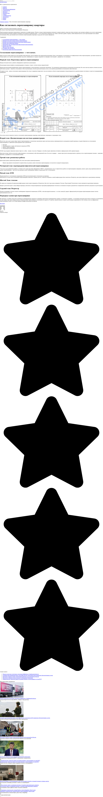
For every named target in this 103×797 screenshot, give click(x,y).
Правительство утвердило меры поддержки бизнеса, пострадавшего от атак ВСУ (22, 679)
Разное (4, 19)
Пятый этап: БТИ (7, 45)
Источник (2, 203)
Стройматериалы (7, 15)
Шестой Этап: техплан (8, 47)
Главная (5, 6)
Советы (4, 14)
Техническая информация (9, 9)
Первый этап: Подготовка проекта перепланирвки (15, 40)
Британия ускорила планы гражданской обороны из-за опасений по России (21, 676)
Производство (6, 13)
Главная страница (4, 21)
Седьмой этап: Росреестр (9, 48)
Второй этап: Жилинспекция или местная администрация (17, 42)
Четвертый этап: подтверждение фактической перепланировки (18, 44)
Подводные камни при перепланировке (12, 49)
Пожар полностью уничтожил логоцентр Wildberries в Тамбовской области (21, 674)
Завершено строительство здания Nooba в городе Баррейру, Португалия (17, 791)
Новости (5, 8)
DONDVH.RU (3, 2)
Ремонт (4, 18)
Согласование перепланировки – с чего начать (14, 39)
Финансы (5, 11)
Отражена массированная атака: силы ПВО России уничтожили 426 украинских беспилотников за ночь (28, 675)
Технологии (6, 16)
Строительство (6, 10)
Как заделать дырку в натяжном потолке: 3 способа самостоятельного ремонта (19, 786)
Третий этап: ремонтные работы (10, 43)
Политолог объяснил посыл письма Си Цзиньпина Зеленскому (18, 677)
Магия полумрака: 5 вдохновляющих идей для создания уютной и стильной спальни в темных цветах (24, 781)
